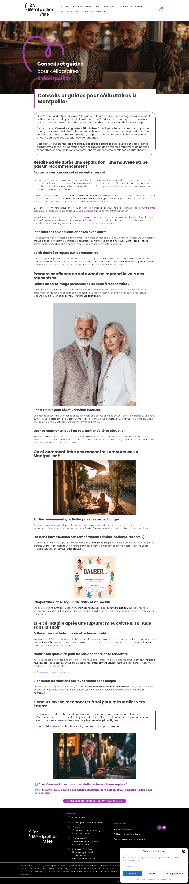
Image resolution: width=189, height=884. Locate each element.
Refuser (152, 873)
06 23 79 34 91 (78, 817)
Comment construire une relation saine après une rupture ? (87, 784)
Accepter (132, 873)
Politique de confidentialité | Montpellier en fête (154, 879)
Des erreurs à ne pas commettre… (54, 672)
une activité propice (83, 210)
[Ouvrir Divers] (104, 11)
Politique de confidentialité (127, 834)
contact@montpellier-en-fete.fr (87, 822)
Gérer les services (130, 866)
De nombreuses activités (46, 525)
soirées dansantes (79, 542)
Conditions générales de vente (129, 839)
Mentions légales (122, 829)
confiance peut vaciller (105, 289)
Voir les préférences (174, 873)
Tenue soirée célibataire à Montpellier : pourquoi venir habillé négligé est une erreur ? (93, 791)
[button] (184, 851)
